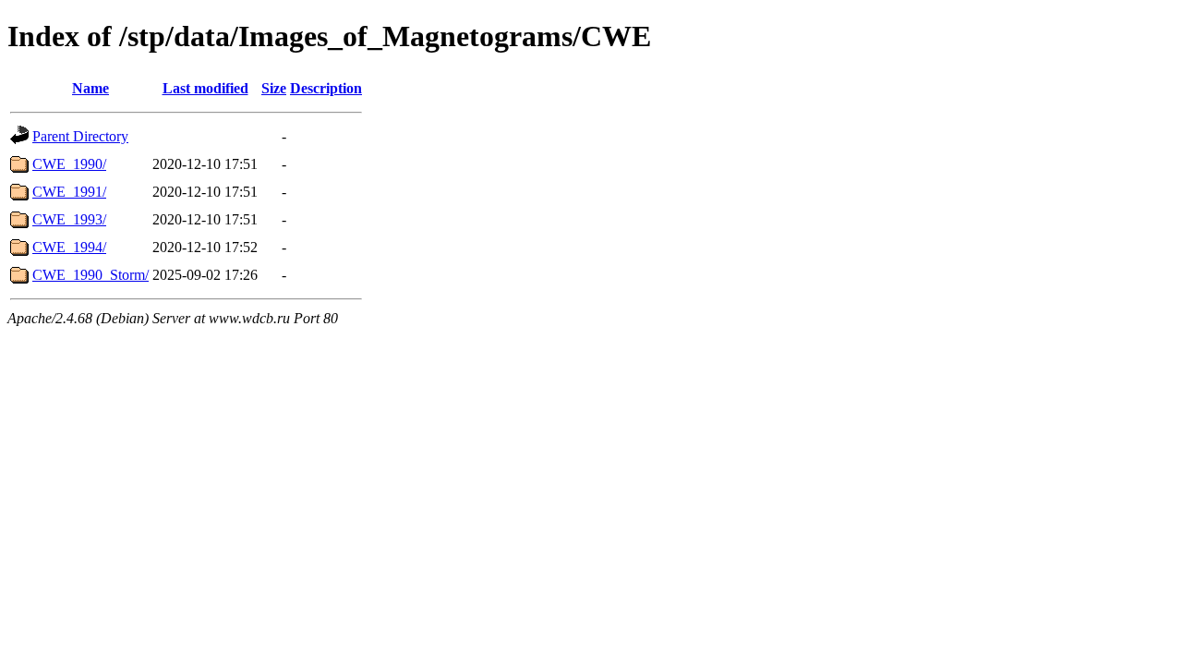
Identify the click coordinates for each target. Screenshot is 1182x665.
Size (273, 88)
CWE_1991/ (69, 192)
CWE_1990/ (69, 164)
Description (326, 88)
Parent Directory (80, 136)
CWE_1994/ (69, 247)
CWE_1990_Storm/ (90, 275)
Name (90, 88)
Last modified (205, 88)
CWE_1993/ (69, 219)
